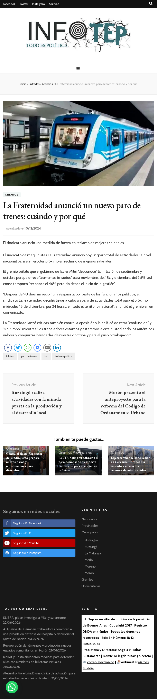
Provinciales (82, 452)
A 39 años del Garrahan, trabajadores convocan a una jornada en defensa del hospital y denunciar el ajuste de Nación (38, 634)
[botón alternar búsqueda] (151, 4)
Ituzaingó (91, 547)
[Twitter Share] (18, 348)
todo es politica (63, 356)
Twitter (23, 4)
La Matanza (93, 553)
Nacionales (89, 519)
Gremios (12, 194)
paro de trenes (29, 356)
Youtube (54, 4)
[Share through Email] (47, 348)
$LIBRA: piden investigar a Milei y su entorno (34, 618)
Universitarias (91, 586)
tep (46, 356)
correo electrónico (100, 662)
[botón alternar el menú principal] (78, 69)
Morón (89, 573)
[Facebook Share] (8, 348)
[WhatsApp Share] (27, 348)
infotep (10, 356)
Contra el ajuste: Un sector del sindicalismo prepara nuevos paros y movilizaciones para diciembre (24, 462)
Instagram (38, 4)
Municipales (90, 532)
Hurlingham (92, 540)
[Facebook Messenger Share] (37, 348)
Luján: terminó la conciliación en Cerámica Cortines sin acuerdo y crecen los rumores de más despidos (130, 464)
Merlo (89, 560)
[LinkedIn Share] (57, 348)
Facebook (9, 4)
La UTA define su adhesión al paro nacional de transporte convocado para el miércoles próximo (78, 464)
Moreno (90, 566)
